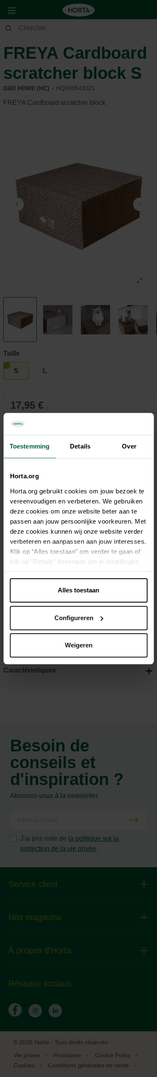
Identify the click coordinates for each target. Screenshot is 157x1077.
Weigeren (79, 645)
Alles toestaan (78, 590)
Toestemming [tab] (29, 446)
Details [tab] (80, 446)
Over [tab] (129, 446)
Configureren (73, 617)
